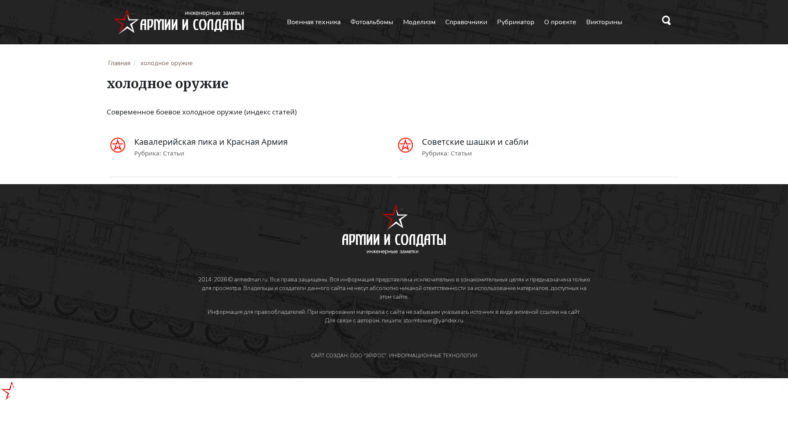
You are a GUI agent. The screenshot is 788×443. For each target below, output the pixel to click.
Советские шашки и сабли (475, 141)
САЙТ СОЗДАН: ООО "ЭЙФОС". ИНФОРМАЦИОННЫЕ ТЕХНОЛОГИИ (394, 355)
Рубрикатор (515, 22)
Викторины (604, 22)
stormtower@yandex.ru (433, 320)
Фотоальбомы (371, 22)
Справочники (466, 22)
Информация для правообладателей (256, 312)
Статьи (173, 153)
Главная (119, 63)
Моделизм (419, 22)
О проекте (560, 22)
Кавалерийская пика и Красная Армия (211, 141)
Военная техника (314, 22)
